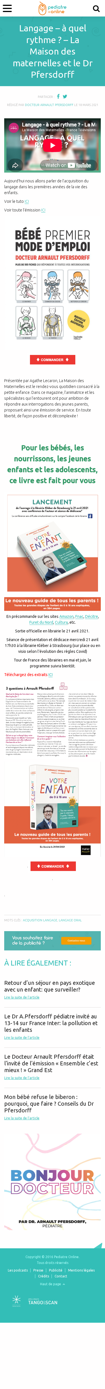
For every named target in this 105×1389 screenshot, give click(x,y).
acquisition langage (40, 920)
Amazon (66, 616)
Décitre (91, 616)
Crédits (43, 1276)
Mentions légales (81, 1270)
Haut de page (51, 1284)
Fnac (79, 616)
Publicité (55, 1270)
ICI (27, 201)
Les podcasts (18, 1270)
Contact (61, 1276)
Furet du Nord (41, 622)
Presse (38, 1270)
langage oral (70, 920)
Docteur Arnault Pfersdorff (49, 105)
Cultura (61, 622)
